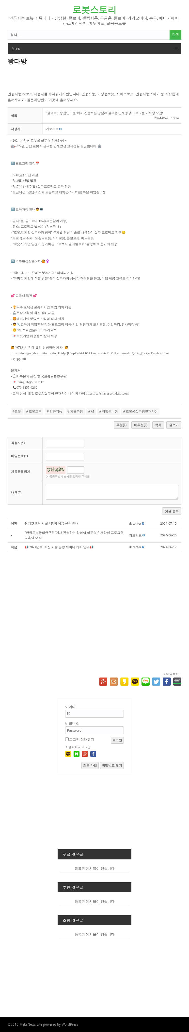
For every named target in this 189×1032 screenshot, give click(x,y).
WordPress (70, 1024)
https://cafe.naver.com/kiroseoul (107, 393)
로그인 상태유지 (81, 739)
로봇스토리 (94, 9)
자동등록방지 (20, 471)
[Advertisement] (95, 78)
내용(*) (16, 492)
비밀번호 (72, 723)
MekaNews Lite (30, 1024)
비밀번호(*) (19, 456)
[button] (52, 129)
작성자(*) (18, 443)
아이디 (70, 707)
